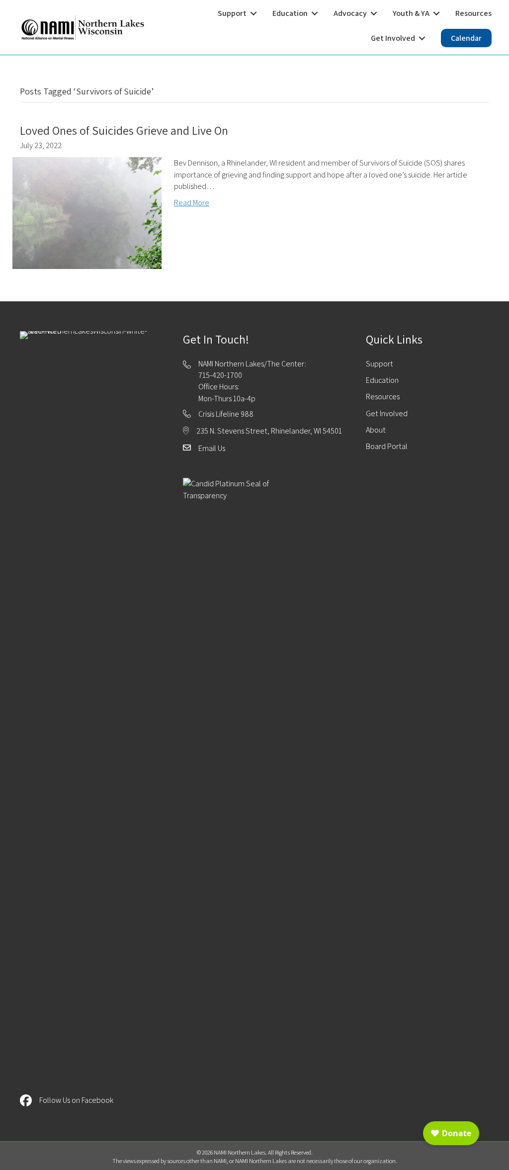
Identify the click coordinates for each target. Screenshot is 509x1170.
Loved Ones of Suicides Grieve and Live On (124, 130)
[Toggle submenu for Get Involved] (422, 38)
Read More (191, 202)
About (376, 430)
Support (379, 364)
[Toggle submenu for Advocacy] (374, 13)
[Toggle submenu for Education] (315, 13)
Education (382, 380)
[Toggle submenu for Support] (253, 13)
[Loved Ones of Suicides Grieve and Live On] (87, 212)
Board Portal (387, 446)
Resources (383, 396)
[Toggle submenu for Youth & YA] (436, 13)
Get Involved (387, 413)
